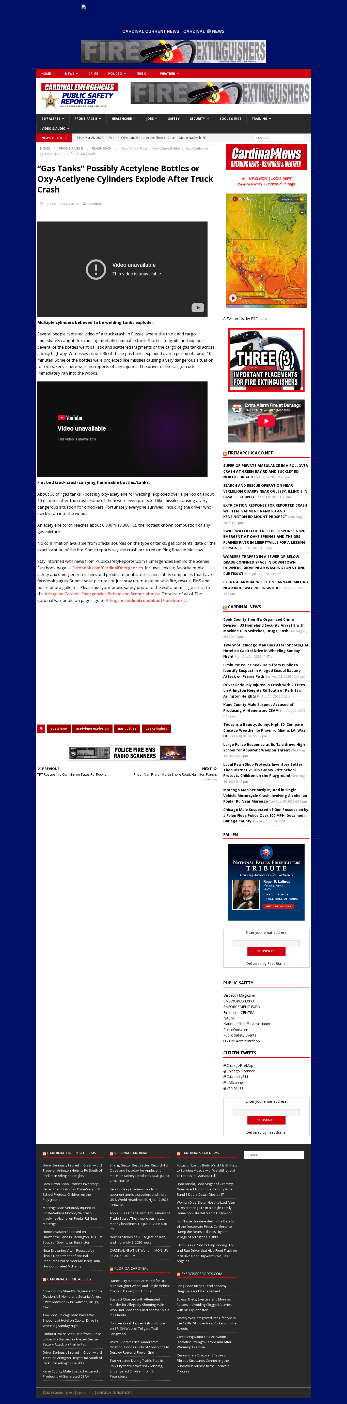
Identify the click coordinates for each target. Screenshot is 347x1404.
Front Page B (86, 118)
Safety (174, 118)
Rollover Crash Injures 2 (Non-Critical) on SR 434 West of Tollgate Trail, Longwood (138, 1328)
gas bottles (127, 728)
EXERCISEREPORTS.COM (201, 1273)
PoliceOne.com (235, 1029)
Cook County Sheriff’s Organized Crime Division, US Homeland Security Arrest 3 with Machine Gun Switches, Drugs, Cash (264, 625)
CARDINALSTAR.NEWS (200, 1152)
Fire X (141, 73)
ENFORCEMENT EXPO (241, 1006)
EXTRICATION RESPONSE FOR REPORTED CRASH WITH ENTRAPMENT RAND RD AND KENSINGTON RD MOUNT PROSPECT (265, 511)
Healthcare (122, 118)
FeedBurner (277, 963)
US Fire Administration (241, 1041)
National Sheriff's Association (247, 1023)
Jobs (150, 118)
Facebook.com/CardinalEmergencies (107, 568)
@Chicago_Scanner (239, 1071)
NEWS (69, 73)
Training (259, 118)
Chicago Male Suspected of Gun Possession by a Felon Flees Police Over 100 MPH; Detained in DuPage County (265, 815)
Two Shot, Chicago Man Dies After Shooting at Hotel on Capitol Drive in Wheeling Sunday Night (266, 651)
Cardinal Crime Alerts (69, 1279)
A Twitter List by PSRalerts (245, 318)
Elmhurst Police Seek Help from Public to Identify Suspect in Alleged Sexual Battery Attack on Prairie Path (262, 670)
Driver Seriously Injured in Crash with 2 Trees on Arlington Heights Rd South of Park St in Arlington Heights (264, 690)
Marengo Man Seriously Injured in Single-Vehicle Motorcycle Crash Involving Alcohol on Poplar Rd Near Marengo (265, 795)
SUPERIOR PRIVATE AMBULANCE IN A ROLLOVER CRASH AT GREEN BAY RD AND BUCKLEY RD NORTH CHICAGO (265, 471)
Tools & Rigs (230, 118)
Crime (93, 73)
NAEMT (229, 1018)
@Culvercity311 (235, 1076)
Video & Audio (54, 128)
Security (197, 118)
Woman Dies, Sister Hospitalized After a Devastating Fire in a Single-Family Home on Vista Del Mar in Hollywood (206, 1207)
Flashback (95, 203)
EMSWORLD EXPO (238, 1001)
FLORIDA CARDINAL (131, 1268)
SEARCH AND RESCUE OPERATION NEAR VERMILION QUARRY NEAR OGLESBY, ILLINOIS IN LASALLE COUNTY (265, 491)
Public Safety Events (239, 1035)
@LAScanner (233, 1082)
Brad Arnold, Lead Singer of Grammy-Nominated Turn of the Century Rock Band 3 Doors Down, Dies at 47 (205, 1189)
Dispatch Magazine (239, 995)
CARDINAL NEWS (244, 607)
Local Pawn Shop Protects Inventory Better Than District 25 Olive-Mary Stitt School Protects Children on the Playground (262, 770)
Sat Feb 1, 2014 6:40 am (62, 203)
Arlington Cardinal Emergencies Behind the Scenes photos (102, 594)
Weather (167, 73)
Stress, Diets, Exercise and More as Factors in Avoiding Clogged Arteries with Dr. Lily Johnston (204, 1304)
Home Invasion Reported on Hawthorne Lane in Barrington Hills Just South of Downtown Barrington (72, 1237)
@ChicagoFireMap (238, 1065)
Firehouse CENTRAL (240, 1012)
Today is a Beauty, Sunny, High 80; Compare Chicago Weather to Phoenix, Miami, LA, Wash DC (265, 730)
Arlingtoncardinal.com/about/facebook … (146, 600)
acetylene (59, 728)
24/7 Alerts (50, 118)
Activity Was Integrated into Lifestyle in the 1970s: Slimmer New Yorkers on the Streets (206, 1323)
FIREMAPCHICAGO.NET (250, 453)
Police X (115, 73)
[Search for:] (279, 137)
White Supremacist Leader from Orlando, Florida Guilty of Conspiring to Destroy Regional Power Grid (139, 1347)
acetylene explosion (92, 728)
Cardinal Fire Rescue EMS (71, 1152)
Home (46, 73)
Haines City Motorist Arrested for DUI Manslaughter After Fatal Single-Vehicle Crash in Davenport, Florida (140, 1286)
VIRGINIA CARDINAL (131, 1152)
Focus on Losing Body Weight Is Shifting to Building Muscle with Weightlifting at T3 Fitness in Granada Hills (207, 1170)
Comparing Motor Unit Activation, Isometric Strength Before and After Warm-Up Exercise (204, 1342)
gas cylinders (156, 728)
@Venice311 (233, 1088)
